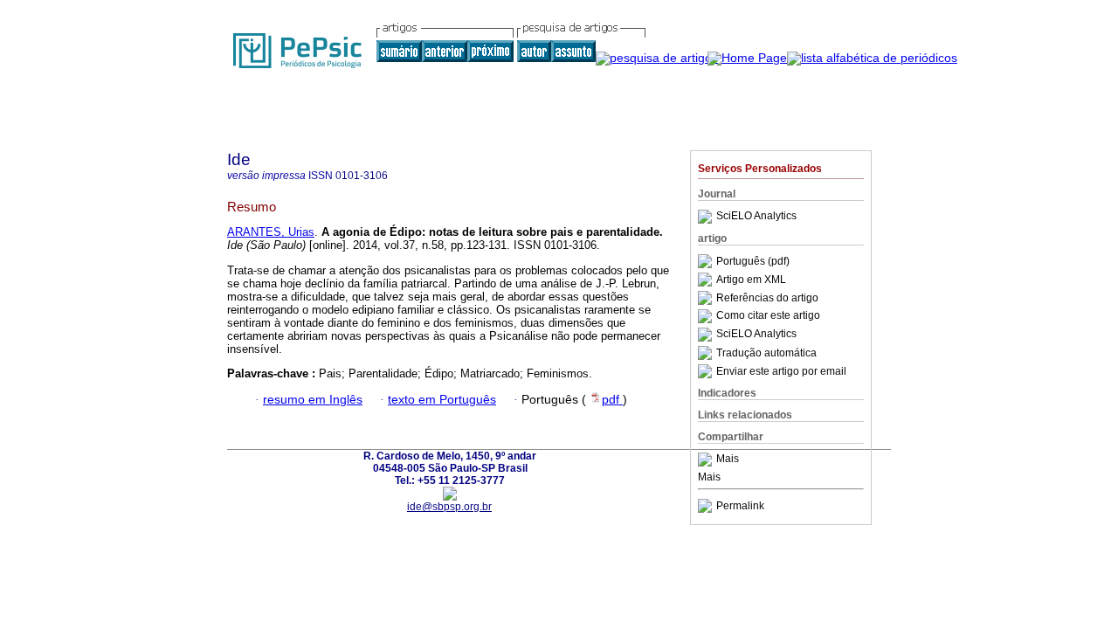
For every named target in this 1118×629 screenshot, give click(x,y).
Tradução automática (766, 353)
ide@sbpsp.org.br (449, 507)
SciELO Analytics (756, 217)
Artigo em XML (751, 279)
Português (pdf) (753, 261)
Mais (727, 459)
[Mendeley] (707, 459)
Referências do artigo (767, 298)
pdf (612, 399)
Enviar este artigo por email (781, 371)
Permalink (740, 506)
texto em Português (442, 399)
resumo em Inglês (312, 399)
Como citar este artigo (768, 316)
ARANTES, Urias (270, 231)
